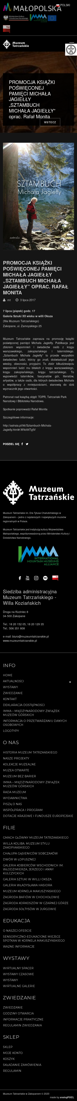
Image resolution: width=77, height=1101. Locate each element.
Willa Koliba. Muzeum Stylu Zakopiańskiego (26, 845)
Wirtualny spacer (18, 968)
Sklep (8, 1047)
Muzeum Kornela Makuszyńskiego (32, 891)
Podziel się (11, 444)
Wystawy (10, 687)
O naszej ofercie (17, 930)
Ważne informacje (19, 946)
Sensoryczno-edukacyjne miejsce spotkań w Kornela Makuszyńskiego (34, 938)
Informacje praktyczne (23, 1019)
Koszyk (9, 1059)
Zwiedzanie (13, 693)
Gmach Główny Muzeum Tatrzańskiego (36, 837)
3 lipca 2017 (28, 300)
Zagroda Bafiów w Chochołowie (31, 897)
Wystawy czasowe (18, 974)
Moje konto (13, 1053)
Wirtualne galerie (19, 986)
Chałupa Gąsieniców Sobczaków (30, 853)
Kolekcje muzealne (19, 764)
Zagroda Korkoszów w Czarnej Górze (36, 903)
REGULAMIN (12, 1071)
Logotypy (11, 731)
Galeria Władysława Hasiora (27, 885)
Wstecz (50, 122)
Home (7, 675)
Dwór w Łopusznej (19, 859)
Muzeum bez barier (19, 776)
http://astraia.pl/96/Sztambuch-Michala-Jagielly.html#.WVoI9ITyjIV (27, 427)
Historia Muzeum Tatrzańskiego (30, 752)
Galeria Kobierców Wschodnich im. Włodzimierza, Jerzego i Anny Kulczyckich (33, 869)
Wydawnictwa (15, 798)
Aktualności (13, 681)
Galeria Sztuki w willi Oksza (27, 879)
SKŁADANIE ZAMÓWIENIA (22, 1065)
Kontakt (10, 699)
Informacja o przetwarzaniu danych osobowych (35, 723)
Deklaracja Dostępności (24, 705)
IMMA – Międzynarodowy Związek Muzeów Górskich (31, 713)
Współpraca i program (23, 810)
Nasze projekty (16, 758)
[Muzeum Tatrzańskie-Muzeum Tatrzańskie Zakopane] (16, 44)
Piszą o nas (12, 804)
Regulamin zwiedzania (22, 1025)
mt (9, 300)
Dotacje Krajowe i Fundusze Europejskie (38, 816)
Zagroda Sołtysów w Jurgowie (29, 909)
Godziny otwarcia (18, 1013)
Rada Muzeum (14, 792)
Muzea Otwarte (16, 770)
